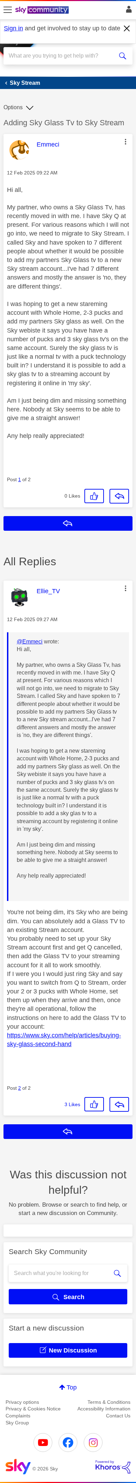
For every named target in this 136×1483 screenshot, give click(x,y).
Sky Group (17, 1422)
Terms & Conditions (109, 1402)
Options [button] (13, 107)
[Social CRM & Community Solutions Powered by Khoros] (113, 1467)
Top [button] (72, 1387)
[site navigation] (7, 10)
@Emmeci (30, 641)
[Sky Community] (43, 10)
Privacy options (22, 1402)
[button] (125, 141)
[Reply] (119, 496)
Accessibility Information (103, 1408)
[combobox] (61, 56)
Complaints (18, 1415)
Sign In (127, 11)
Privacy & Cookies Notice (33, 1408)
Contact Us (118, 1415)
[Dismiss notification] (127, 28)
